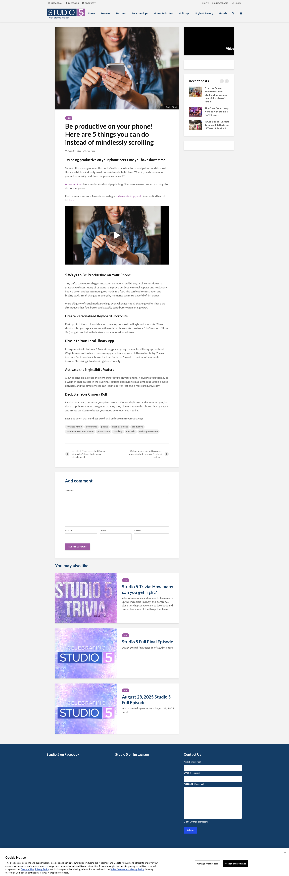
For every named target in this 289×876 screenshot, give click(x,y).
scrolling (118, 431)
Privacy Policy (42, 869)
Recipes (121, 13)
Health (223, 13)
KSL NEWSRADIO (220, 3)
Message (194, 783)
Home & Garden (163, 13)
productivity (104, 431)
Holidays (184, 13)
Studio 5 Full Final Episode (147, 641)
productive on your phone (80, 431)
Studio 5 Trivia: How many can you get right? (147, 589)
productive (137, 426)
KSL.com (236, 3)
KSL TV (205, 3)
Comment (69, 490)
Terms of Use (27, 869)
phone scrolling (120, 426)
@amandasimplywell (129, 196)
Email (103, 531)
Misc (69, 118)
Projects (106, 13)
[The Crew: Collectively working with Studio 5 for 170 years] (195, 111)
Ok (285, 852)
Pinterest (90, 3)
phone (104, 426)
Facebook (73, 3)
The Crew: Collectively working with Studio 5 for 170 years (217, 111)
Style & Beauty (204, 13)
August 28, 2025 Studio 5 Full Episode (146, 699)
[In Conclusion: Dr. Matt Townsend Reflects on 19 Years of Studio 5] (195, 124)
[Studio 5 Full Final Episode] (86, 653)
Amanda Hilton (73, 184)
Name (68, 531)
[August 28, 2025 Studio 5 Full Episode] (86, 708)
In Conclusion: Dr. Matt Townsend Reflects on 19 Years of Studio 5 (217, 125)
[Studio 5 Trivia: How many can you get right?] (86, 597)
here (71, 200)
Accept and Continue (235, 863)
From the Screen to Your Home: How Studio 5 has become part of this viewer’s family (216, 95)
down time (91, 426)
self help (130, 431)
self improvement (148, 431)
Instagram (56, 3)
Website (137, 531)
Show (91, 13)
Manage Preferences (207, 863)
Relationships (140, 13)
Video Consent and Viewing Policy (127, 869)
